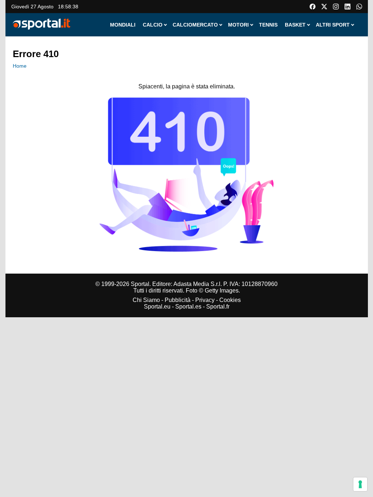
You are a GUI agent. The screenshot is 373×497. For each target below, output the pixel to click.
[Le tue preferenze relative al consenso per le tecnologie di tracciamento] (360, 484)
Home (20, 66)
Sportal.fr (217, 306)
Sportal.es (188, 306)
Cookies (230, 300)
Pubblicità (178, 300)
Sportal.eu (157, 306)
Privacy (205, 300)
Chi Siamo (146, 300)
